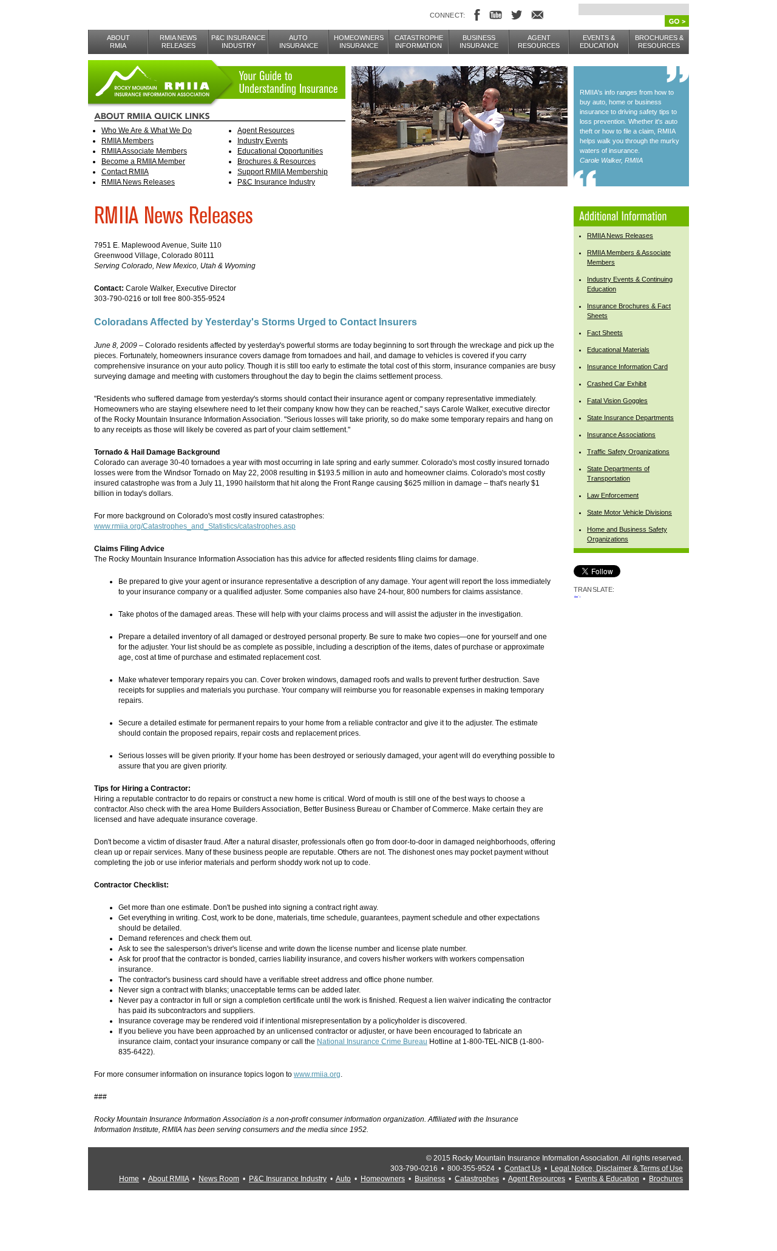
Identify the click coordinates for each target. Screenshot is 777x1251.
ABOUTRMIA (118, 41)
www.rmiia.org (317, 1074)
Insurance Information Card (627, 366)
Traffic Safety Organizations (628, 451)
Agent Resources (265, 130)
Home (129, 1179)
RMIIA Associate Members (144, 151)
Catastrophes (477, 1179)
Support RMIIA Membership (282, 172)
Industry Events (262, 141)
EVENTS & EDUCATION (599, 41)
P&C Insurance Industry (276, 182)
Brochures (666, 1179)
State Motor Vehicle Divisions (629, 512)
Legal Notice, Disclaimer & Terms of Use (617, 1168)
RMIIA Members (127, 141)
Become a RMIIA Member (143, 161)
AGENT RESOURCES (539, 41)
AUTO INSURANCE (298, 41)
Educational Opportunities (280, 151)
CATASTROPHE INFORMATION (419, 41)
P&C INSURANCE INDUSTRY (238, 41)
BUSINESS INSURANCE (479, 41)
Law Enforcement (613, 495)
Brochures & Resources (276, 161)
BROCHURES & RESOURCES (659, 41)
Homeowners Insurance (359, 41)
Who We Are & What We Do (146, 130)
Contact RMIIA (125, 172)
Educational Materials (618, 349)
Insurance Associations (621, 434)
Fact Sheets (605, 332)
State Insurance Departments (630, 417)
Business (430, 1179)
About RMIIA (168, 1179)
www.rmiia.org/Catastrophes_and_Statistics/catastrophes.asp (195, 526)
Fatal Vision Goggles (617, 400)
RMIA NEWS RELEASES (178, 41)
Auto (343, 1179)
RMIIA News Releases (138, 182)
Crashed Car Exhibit (616, 383)
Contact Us (522, 1168)
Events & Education (607, 1179)
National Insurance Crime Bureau (372, 1041)
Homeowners (383, 1179)
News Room (218, 1179)
